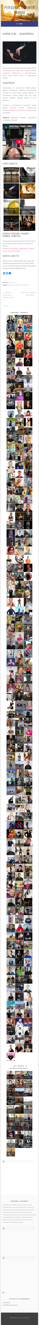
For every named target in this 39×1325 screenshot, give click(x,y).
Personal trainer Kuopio (23, 1215)
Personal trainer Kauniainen (25, 1207)
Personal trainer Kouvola (10, 1212)
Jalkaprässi (10, 285)
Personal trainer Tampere (19, 1217)
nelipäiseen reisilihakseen (12, 73)
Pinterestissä (16, 251)
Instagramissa (23, 248)
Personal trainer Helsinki (10, 1205)
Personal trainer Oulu (16, 1220)
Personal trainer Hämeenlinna (11, 1210)
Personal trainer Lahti (27, 1210)
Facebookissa (13, 248)
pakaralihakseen (30, 73)
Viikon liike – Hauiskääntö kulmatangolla (28, 294)
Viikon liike (12, 282)
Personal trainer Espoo (24, 1205)
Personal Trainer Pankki (19, 10)
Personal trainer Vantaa (9, 1207)
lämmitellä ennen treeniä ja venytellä (20, 110)
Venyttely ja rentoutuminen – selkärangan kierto (8, 295)
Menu (21, 24)
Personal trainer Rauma (16, 1222)
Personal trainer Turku (24, 1212)
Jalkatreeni (18, 285)
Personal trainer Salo (9, 1215)
